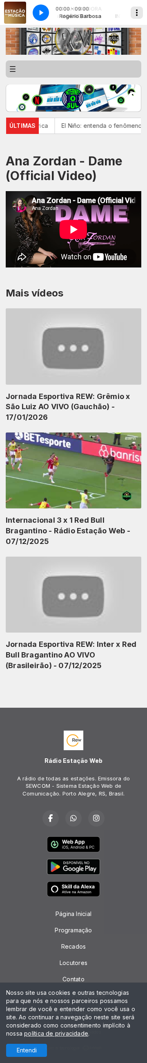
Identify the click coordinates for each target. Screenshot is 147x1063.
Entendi (27, 1050)
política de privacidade (56, 1033)
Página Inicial (73, 913)
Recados (73, 946)
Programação (73, 930)
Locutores (73, 962)
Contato (73, 979)
